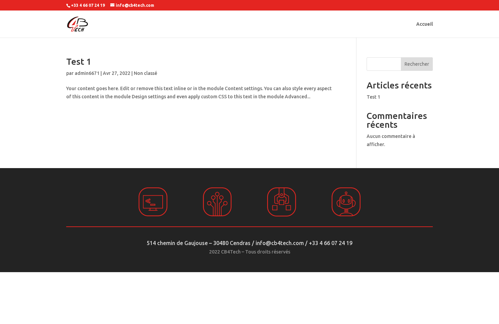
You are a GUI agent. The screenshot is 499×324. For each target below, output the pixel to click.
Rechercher (417, 64)
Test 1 (78, 61)
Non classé (145, 73)
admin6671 (87, 73)
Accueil (424, 24)
